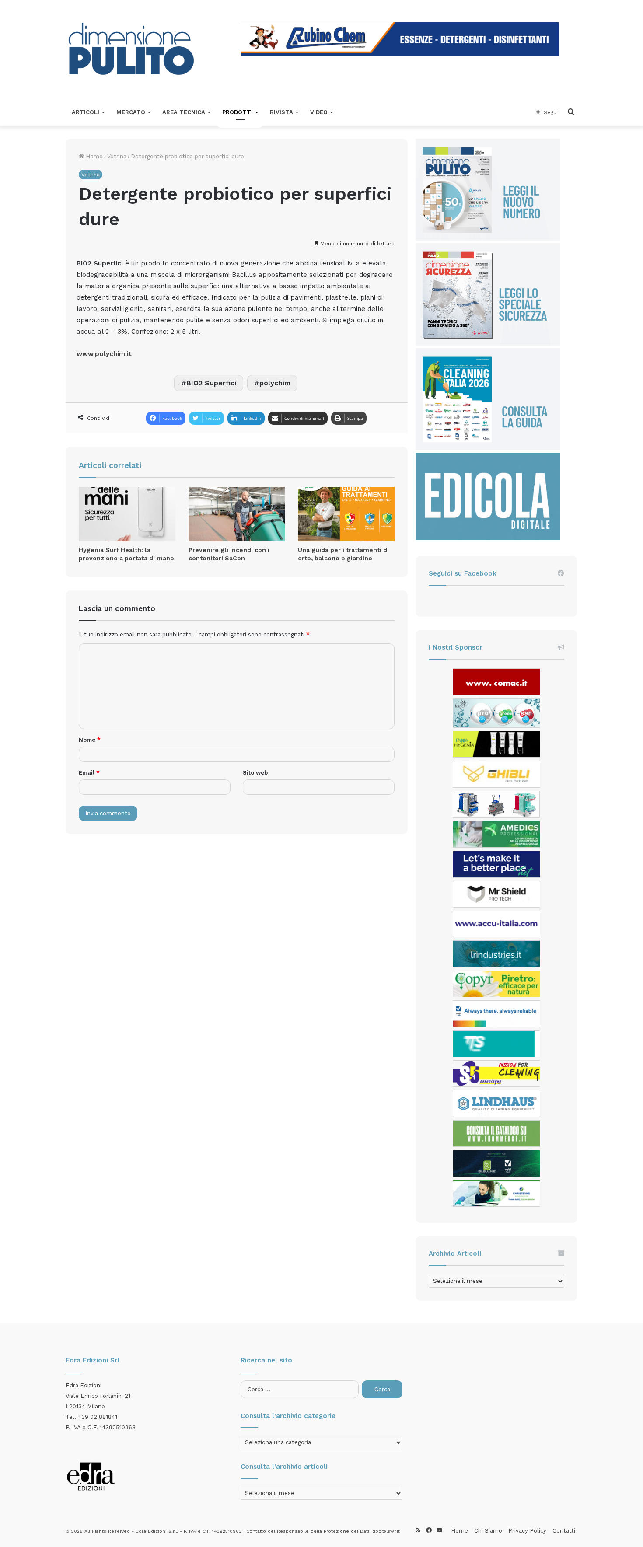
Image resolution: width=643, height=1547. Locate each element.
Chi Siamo (488, 1530)
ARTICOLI (85, 112)
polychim (274, 383)
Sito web (255, 772)
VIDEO (319, 112)
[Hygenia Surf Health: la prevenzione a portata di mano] (127, 514)
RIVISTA (281, 112)
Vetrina (116, 156)
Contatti (563, 1530)
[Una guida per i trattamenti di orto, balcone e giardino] (346, 514)
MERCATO (130, 112)
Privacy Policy (527, 1530)
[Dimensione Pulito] (131, 49)
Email (89, 772)
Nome (90, 740)
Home (93, 156)
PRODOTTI (237, 112)
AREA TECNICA (183, 112)
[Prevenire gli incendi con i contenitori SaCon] (237, 514)
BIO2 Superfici (211, 383)
